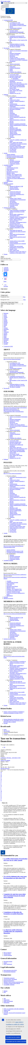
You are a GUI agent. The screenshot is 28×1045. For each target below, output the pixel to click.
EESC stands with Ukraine (16, 90)
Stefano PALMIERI (5, 760)
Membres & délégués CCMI (16, 186)
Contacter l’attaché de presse (13, 177)
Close (16, 302)
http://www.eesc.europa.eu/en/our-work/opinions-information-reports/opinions (15, 408)
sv (1, 800)
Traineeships (6, 1000)
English (5, 320)
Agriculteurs (12, 201)
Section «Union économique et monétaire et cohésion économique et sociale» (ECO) (14, 712)
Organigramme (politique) (16, 28)
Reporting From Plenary (12, 171)
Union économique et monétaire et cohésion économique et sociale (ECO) (18, 212)
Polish (5, 337)
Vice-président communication (17, 24)
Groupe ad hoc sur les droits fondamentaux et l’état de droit (17, 247)
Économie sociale (14, 205)
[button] (3, 852)
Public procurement (8, 1001)
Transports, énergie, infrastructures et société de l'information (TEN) (18, 217)
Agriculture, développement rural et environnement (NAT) (18, 223)
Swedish (6, 344)
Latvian (5, 333)
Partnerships (6, 1002)
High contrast (4, 289)
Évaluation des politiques (15, 72)
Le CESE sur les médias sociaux (14, 175)
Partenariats (12, 92)
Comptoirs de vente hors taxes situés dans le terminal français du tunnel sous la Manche (15, 895)
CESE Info (9, 170)
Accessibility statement (9, 984)
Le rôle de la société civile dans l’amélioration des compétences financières (13, 931)
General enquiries (8, 955)
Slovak (5, 341)
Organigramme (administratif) (17, 32)
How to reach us (7, 952)
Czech (5, 314)
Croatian (6, 328)
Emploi (11, 110)
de (1, 776)
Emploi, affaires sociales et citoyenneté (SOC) (16, 220)
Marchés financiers (5, 768)
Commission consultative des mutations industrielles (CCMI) (17, 227)
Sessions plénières (11, 154)
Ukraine (5, 254)
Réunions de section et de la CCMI (15, 155)
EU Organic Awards (14, 89)
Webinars (12, 159)
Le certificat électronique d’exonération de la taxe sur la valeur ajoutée (15, 859)
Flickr (5, 281)
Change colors (4, 295)
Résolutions (12, 56)
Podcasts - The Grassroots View (14, 174)
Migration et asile (14, 127)
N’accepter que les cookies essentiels (16, 1041)
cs (1, 773)
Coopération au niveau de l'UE (17, 36)
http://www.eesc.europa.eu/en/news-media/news (15, 574)
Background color (5, 299)
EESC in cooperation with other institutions (14, 1008)
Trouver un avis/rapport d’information (18, 50)
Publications (12, 66)
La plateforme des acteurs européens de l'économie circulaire (18, 144)
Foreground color (5, 297)
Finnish (5, 324)
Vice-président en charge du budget (18, 25)
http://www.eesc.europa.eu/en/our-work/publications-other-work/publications (14, 411)
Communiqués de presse (12, 167)
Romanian (6, 340)
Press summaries (10, 169)
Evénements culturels (15, 163)
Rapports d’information (15, 53)
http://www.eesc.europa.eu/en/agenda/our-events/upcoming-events (13, 546)
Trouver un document (15, 64)
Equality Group (13, 249)
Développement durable (15, 134)
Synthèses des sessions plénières (17, 58)
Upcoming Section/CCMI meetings (15, 157)
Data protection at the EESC (10, 970)
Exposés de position (14, 54)
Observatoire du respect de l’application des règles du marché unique (18, 232)
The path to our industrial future (17, 85)
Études (11, 69)
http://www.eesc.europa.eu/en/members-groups (15, 613)
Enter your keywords (6, 258)
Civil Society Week (14, 74)
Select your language (5, 304)
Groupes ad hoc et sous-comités (17, 241)
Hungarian (6, 329)
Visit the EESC (7, 954)
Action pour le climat (14, 100)
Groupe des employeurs (15, 191)
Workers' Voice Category (15, 198)
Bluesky (5, 276)
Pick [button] (24, 297)
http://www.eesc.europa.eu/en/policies (12, 473)
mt (1, 791)
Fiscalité (11, 135)
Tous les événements (14, 162)
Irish (5, 326)
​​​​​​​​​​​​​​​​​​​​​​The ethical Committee (15, 46)
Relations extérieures (14, 115)
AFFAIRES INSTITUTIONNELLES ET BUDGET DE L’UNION (14, 721)
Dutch (5, 336)
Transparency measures (9, 978)
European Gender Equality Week (17, 146)
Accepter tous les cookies (13, 1037)
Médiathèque (10, 181)
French (5, 325)
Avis (11, 52)
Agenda (5, 153)
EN (4, 747)
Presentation (15, 78)
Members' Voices (11, 173)
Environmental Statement (9, 971)
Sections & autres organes (10, 207)
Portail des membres (14, 189)
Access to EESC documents (10, 979)
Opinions (6, 733)
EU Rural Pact (13, 151)
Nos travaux (6, 48)
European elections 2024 (15, 76)
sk (1, 797)
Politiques (6, 94)
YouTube (6, 286)
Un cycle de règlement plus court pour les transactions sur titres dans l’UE (15, 877)
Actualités (9, 166)
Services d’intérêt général (15, 130)
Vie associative (13, 202)
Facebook (6, 270)
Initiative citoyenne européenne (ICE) (18, 84)
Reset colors (11, 302)
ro (1, 796)
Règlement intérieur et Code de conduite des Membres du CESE (17, 44)
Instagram (6, 269)
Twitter (5, 271)
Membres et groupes (8, 183)
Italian (5, 330)
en (1, 779)
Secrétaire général (14, 30)
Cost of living (13, 150)
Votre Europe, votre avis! (15, 82)
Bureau (11, 26)
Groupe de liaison (14, 242)
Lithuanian (6, 332)
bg (1, 772)
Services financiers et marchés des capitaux (14, 719)
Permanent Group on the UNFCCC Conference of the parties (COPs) (18, 252)
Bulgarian (6, 313)
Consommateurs (13, 104)
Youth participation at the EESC (17, 147)
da (1, 775)
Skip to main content (5, 1)
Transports (12, 137)
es (1, 780)
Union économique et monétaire (17, 108)
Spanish (5, 321)
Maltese (5, 334)
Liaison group (7, 1010)
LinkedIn (6, 267)
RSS (5, 992)
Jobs (5, 998)
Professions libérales (14, 203)
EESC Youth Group (14, 250)
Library (5, 962)
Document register (8, 961)
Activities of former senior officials (12, 983)
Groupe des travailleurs (15, 193)
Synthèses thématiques (15, 68)
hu (1, 785)
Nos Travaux (7, 731)
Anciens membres (14, 187)
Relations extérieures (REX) (16, 225)
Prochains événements (15, 161)
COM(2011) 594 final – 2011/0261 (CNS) (11, 757)
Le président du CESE (15, 22)
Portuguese (6, 338)
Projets (11, 70)
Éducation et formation (15, 109)
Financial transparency (9, 980)
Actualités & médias (8, 165)
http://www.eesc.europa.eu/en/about (12, 359)
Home (5, 729)
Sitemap (5, 991)
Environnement (13, 114)
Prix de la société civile (15, 77)
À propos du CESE (8, 20)
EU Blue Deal (13, 149)
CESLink (6, 1011)
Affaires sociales (13, 133)
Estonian (6, 322)
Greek (5, 318)
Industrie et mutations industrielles (18, 123)
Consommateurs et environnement (18, 199)
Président (6, 182)
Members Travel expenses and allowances (13, 982)
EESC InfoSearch (8, 964)
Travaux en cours (14, 57)
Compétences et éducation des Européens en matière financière (13, 913)
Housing (12, 122)
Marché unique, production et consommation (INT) (16, 215)
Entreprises (12, 113)
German (5, 317)
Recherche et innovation (15, 129)
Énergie (11, 111)
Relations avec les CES (15, 93)
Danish (5, 316)
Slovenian (6, 342)
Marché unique (13, 131)
